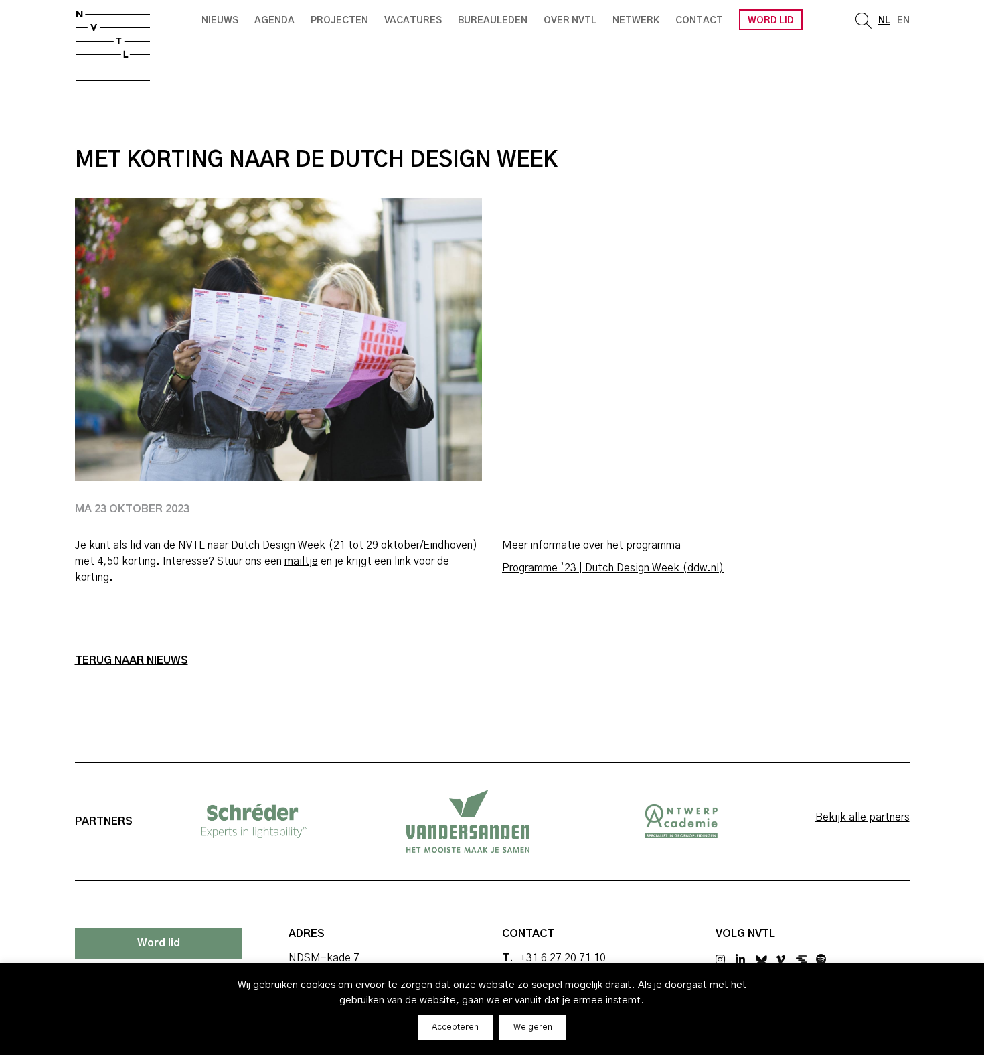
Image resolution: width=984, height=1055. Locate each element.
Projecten (339, 20)
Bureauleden (492, 20)
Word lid (771, 20)
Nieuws (219, 20)
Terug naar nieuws (131, 660)
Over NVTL (570, 20)
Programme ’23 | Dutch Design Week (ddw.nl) (613, 568)
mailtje (301, 561)
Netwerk (635, 20)
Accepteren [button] (455, 1027)
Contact (699, 20)
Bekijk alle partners (862, 817)
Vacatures (413, 20)
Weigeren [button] (532, 1027)
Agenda (274, 20)
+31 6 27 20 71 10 (562, 958)
